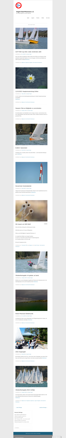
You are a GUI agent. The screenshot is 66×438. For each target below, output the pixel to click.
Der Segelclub (27, 400)
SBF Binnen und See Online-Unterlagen (33, 433)
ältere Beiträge (18, 407)
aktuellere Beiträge (43, 407)
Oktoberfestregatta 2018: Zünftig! (25, 390)
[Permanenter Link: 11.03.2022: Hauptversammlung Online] (31, 78)
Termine (37, 17)
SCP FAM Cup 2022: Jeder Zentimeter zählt (28, 52)
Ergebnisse (27, 62)
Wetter (43, 17)
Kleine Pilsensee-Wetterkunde (24, 313)
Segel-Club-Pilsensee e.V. (25, 12)
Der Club (48, 17)
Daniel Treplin (29, 54)
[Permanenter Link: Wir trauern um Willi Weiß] (31, 210)
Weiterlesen (27, 59)
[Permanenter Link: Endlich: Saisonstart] (31, 134)
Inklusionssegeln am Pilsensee (20, 420)
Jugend (32, 17)
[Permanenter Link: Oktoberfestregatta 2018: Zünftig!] (31, 376)
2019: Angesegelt (20, 352)
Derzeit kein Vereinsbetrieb (23, 186)
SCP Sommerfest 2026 (18, 417)
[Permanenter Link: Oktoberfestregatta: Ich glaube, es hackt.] (31, 262)
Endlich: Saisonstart (21, 148)
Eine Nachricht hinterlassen (37, 62)
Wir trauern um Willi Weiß (23, 224)
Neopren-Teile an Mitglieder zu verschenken (28, 108)
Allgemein (23, 62)
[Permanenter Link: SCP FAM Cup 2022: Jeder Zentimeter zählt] (31, 38)
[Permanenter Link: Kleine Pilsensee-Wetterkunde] (31, 300)
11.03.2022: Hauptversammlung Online (26, 91)
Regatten (30, 62)
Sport (28, 17)
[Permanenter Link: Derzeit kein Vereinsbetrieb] (31, 172)
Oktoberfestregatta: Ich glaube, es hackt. (27, 275)
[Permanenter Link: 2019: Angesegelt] (31, 338)
